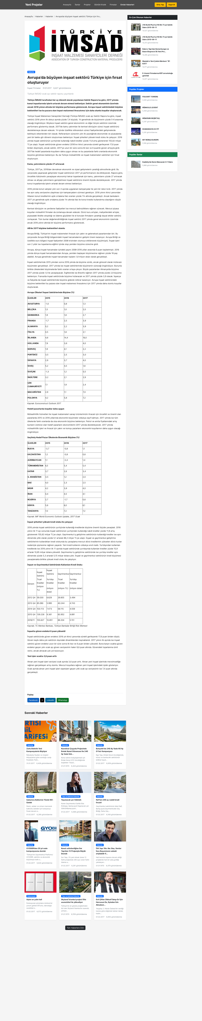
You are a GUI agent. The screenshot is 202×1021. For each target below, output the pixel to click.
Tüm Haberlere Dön (75, 928)
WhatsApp (62, 700)
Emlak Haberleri (127, 5)
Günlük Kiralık (100, 5)
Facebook (33, 700)
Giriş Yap (160, 5)
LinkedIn (50, 700)
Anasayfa (67, 5)
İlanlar (77, 5)
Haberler (39, 16)
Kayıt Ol (172, 5)
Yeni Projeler (34, 4)
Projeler (87, 5)
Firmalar (113, 5)
